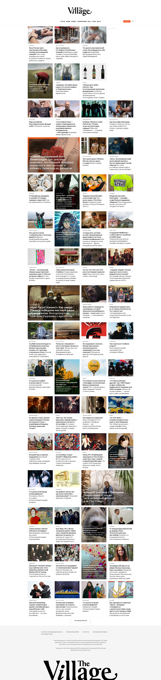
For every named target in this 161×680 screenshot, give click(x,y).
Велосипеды (32, 341)
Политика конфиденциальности (52, 632)
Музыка (85, 193)
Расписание (113, 341)
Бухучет (85, 82)
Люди (68, 21)
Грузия (111, 304)
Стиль (93, 21)
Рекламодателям (46, 634)
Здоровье (85, 45)
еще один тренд (60, 378)
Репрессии (85, 341)
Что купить (32, 119)
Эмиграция (32, 563)
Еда (89, 21)
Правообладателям (72, 632)
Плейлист (112, 526)
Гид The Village (60, 45)
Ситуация (112, 193)
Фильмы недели (114, 156)
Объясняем (32, 82)
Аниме (57, 230)
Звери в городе (33, 230)
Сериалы (58, 82)
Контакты (86, 632)
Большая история (35, 153)
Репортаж (31, 45)
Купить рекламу (112, 28)
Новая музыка (59, 193)
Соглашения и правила (100, 632)
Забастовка (113, 230)
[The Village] (80, 11)
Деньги (84, 378)
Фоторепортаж (34, 304)
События (31, 526)
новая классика (87, 119)
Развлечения (82, 21)
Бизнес (73, 21)
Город (62, 21)
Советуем (31, 193)
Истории (112, 563)
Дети (99, 21)
